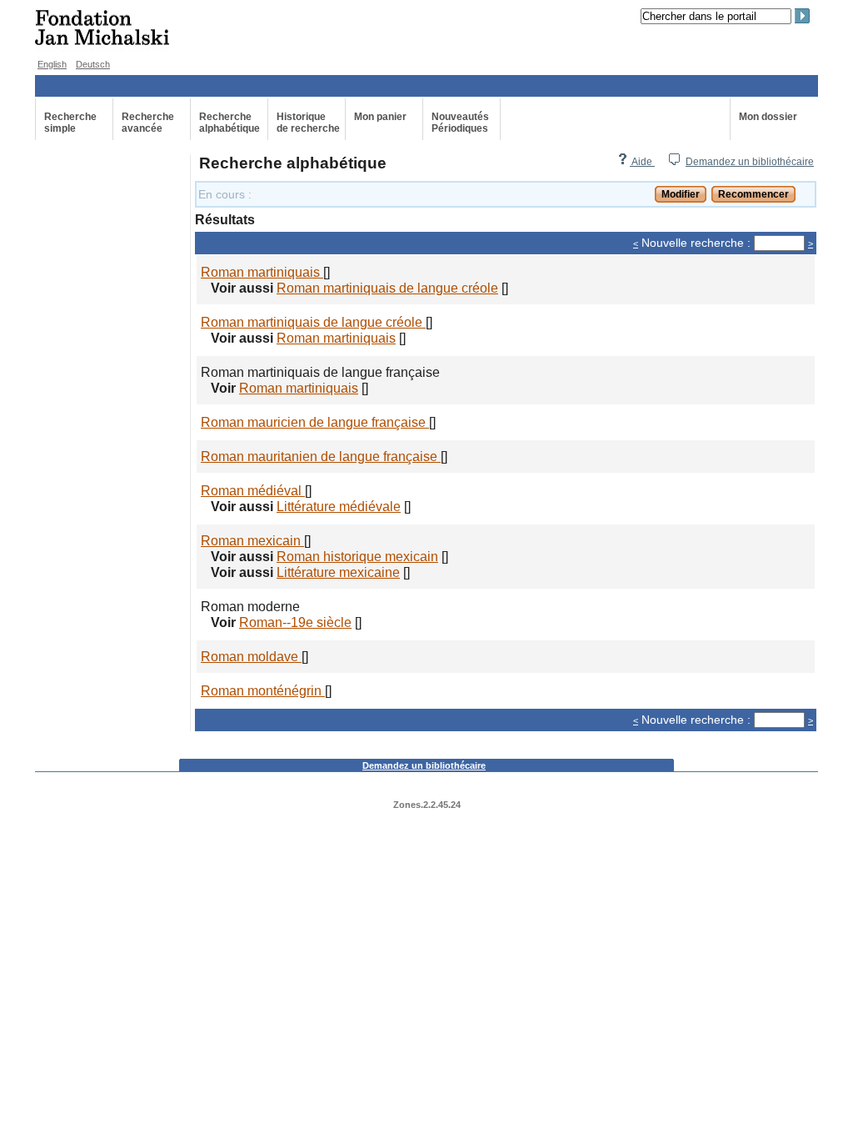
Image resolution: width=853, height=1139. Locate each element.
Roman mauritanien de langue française (321, 456)
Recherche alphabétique (229, 122)
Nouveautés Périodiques (460, 122)
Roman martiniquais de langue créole (387, 287)
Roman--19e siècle (295, 622)
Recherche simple (70, 122)
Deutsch (93, 64)
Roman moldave (251, 656)
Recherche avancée (148, 122)
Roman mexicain (252, 540)
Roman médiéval (253, 490)
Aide (642, 162)
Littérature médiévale (339, 506)
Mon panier (380, 117)
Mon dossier (768, 117)
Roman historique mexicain (357, 556)
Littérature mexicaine (338, 572)
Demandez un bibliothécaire (750, 162)
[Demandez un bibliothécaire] (674, 162)
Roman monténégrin (263, 690)
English (52, 64)
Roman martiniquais (262, 271)
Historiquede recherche (308, 122)
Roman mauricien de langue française (315, 421)
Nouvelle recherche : (696, 243)
